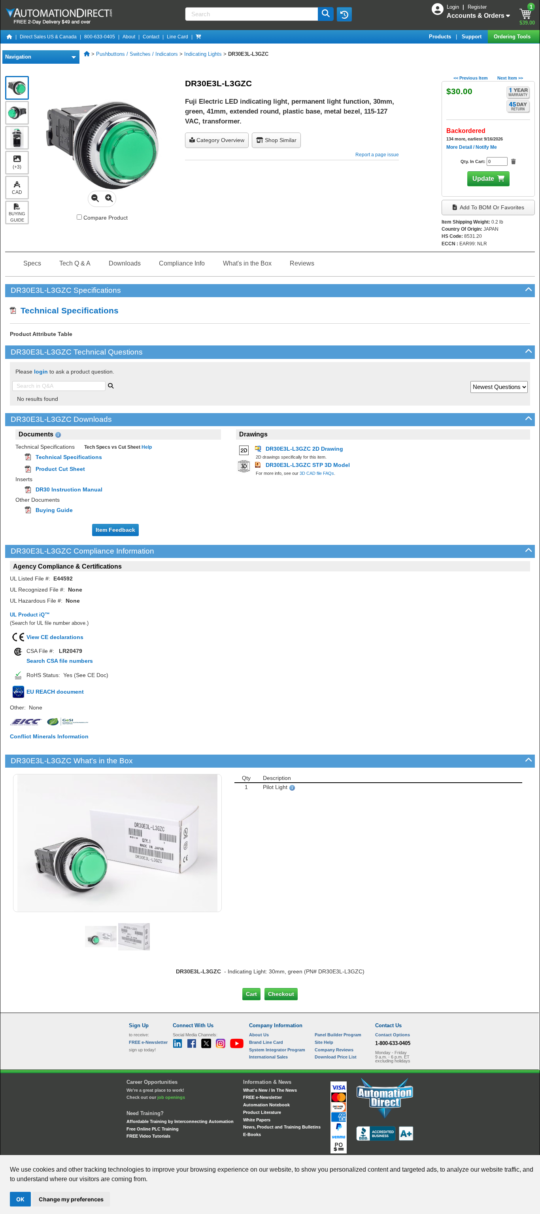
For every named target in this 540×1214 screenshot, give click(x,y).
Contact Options (392, 1034)
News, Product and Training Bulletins (282, 1127)
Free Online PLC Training (153, 1129)
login (41, 371)
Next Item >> (510, 78)
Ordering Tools (513, 37)
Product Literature (262, 1112)
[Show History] (344, 14)
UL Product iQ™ (30, 615)
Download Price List (336, 1057)
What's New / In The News (270, 1090)
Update (483, 178)
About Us (259, 1034)
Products (441, 37)
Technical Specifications (67, 310)
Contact (151, 37)
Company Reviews (334, 1049)
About (129, 37)
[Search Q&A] (111, 385)
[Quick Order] (198, 36)
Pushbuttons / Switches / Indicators (137, 54)
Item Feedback (115, 530)
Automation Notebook (266, 1104)
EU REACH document (55, 692)
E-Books (252, 1134)
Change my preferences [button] (71, 1199)
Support (472, 37)
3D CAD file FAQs (317, 473)
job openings (171, 1097)
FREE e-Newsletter (262, 1097)
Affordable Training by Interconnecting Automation (180, 1121)
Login (454, 7)
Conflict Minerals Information (49, 736)
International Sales (268, 1057)
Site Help (324, 1042)
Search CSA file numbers (59, 661)
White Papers (256, 1119)
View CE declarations (54, 637)
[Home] (9, 36)
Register (477, 7)
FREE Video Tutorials (148, 1136)
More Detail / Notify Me (471, 147)
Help (146, 447)
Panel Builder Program (338, 1034)
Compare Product (105, 217)
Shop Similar (279, 140)
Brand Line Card (266, 1042)
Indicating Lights (203, 54)
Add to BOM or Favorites (491, 207)
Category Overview (219, 140)
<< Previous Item (470, 78)
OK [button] (20, 1199)
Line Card (177, 37)
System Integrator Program (277, 1049)
